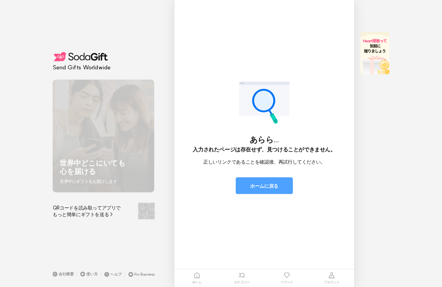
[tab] (196, 278)
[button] (63, 274)
